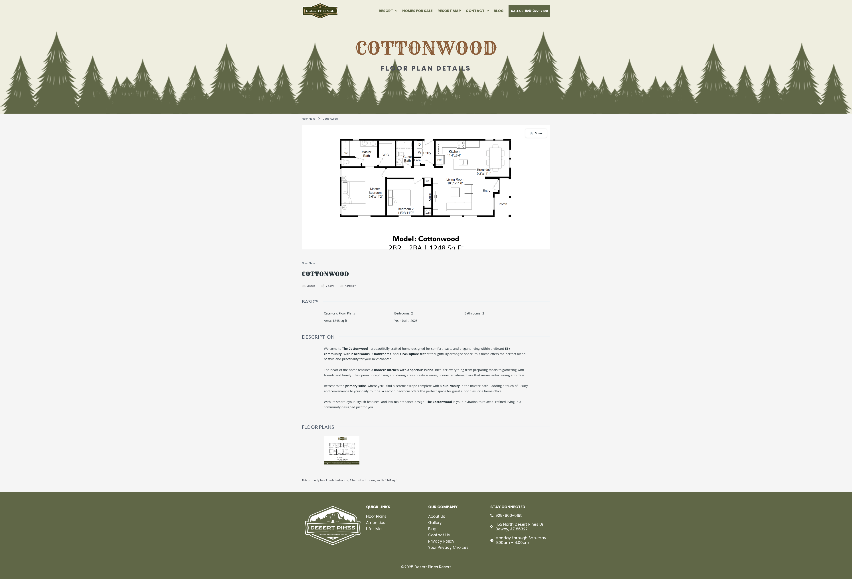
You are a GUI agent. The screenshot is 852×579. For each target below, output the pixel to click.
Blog (499, 11)
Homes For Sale (417, 11)
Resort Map (449, 11)
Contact (475, 11)
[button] (388, 11)
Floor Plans (308, 119)
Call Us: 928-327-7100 (529, 11)
